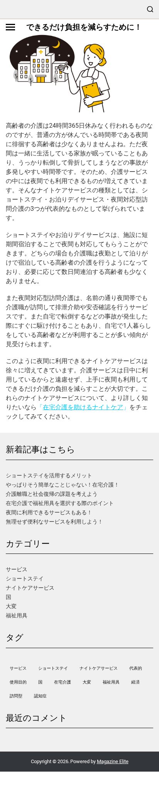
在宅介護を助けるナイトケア (83, 407)
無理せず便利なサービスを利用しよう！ (54, 522)
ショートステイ (25, 578)
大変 (11, 606)
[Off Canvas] (10, 27)
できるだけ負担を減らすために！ (84, 27)
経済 (135, 682)
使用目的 (18, 682)
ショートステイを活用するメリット (49, 475)
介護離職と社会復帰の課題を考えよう (52, 494)
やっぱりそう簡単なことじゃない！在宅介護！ (62, 485)
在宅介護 (62, 682)
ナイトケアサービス (30, 588)
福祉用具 (16, 615)
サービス (16, 569)
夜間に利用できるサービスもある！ (49, 512)
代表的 (135, 668)
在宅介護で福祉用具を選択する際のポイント (60, 503)
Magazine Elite (113, 761)
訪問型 (16, 696)
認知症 (40, 696)
